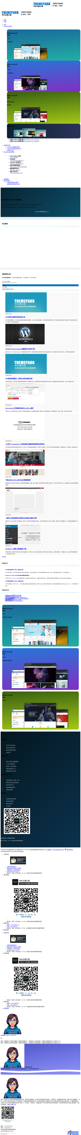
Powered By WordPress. (18, 848)
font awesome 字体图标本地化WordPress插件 (19, 405)
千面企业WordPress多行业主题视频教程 (18, 477)
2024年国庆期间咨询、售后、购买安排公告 (14, 578)
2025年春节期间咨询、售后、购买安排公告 (14, 566)
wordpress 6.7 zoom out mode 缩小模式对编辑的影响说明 (17, 572)
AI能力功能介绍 (11, 1101)
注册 (5, 21)
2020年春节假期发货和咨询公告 (15, 314)
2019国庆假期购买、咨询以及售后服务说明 (18, 375)
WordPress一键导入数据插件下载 (15, 546)
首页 (33, 211)
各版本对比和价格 (11, 126)
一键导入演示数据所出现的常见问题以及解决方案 (21, 515)
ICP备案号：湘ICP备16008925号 (55, 846)
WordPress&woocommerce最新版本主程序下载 (20, 346)
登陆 (5, 20)
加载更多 (4, 553)
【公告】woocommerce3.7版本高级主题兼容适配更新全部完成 (24, 441)
